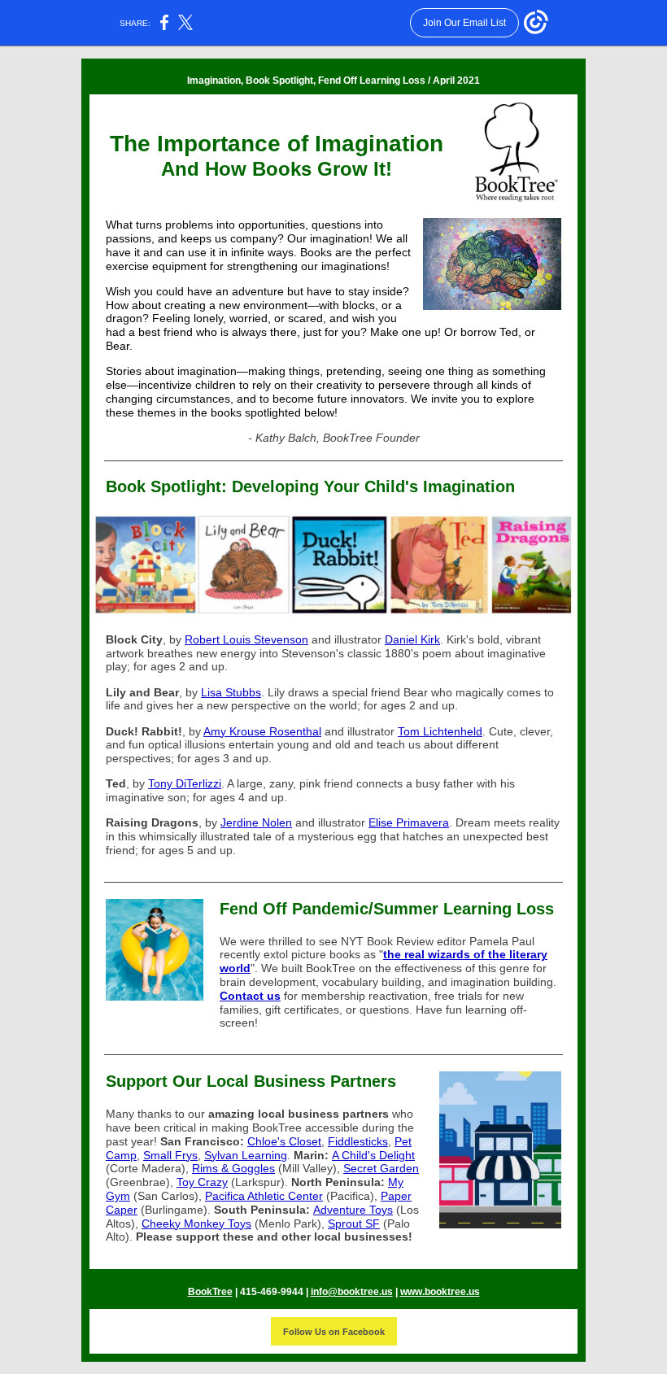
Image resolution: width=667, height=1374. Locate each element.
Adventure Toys (353, 1209)
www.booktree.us (440, 1292)
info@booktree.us (352, 1292)
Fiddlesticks (358, 1141)
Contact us (250, 995)
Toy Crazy (202, 1182)
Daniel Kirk (412, 639)
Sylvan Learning (245, 1155)
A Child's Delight (373, 1155)
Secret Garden (381, 1168)
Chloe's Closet (284, 1141)
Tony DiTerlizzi (184, 783)
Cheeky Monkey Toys (196, 1223)
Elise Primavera (408, 822)
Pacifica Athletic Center (264, 1195)
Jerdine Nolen (256, 822)
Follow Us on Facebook (334, 1332)
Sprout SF (354, 1223)
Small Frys (170, 1155)
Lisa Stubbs (231, 692)
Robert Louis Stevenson (246, 639)
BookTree (210, 1292)
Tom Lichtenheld (440, 731)
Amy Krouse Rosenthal (262, 731)
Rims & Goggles (233, 1168)
